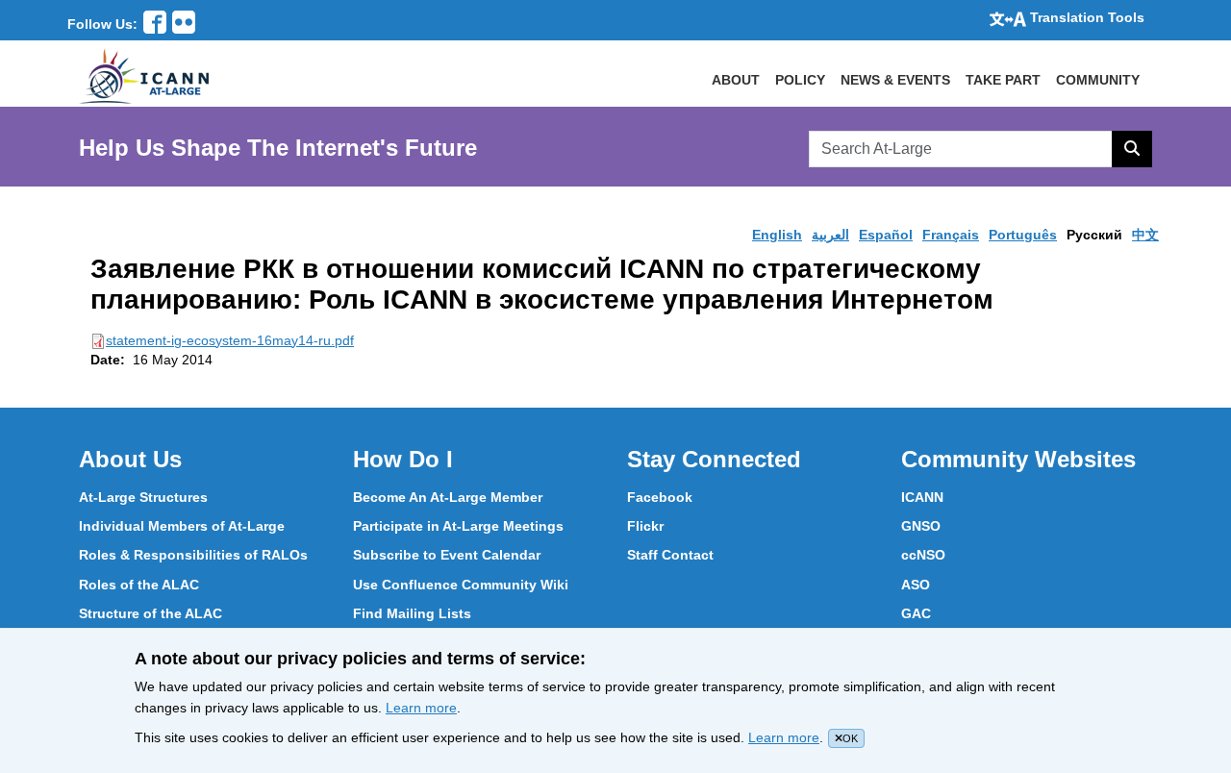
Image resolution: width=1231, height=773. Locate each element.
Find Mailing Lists (412, 613)
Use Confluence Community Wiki (460, 584)
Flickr (645, 526)
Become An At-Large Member (447, 497)
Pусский (1094, 234)
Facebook (659, 497)
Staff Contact (670, 554)
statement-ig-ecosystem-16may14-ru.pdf (230, 340)
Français (950, 234)
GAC (916, 613)
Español (886, 234)
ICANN (922, 497)
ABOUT (736, 79)
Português (1023, 234)
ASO (915, 584)
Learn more (421, 707)
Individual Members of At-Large (182, 526)
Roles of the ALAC (139, 584)
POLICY (800, 79)
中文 (1145, 234)
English (777, 234)
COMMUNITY (1098, 79)
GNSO (921, 526)
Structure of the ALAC (150, 613)
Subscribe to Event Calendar (446, 554)
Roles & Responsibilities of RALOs (193, 554)
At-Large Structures (143, 497)
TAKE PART (1003, 79)
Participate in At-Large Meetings (458, 526)
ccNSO (923, 554)
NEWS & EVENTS (895, 79)
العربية (830, 234)
